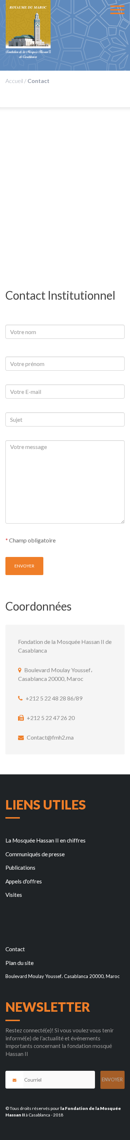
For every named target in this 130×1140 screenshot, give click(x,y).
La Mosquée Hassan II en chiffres (45, 840)
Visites (13, 894)
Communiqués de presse (35, 854)
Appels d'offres (23, 881)
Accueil (14, 80)
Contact (15, 949)
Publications (20, 867)
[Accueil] (28, 29)
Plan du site (19, 963)
